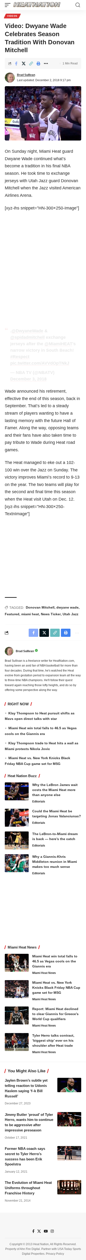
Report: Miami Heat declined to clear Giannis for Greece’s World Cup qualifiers (55, 1014)
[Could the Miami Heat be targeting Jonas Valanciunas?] (17, 818)
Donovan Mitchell (40, 607)
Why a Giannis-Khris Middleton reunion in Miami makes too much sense (54, 862)
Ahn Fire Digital (30, 1249)
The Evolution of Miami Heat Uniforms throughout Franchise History (28, 1188)
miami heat (30, 614)
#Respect (19, 356)
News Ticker (51, 614)
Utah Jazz (70, 614)
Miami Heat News (44, 973)
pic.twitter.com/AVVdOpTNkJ (39, 363)
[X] (39, 1231)
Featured (12, 614)
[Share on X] (23, 63)
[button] (9, 5)
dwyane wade (67, 607)
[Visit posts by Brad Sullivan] (10, 78)
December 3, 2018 (28, 379)
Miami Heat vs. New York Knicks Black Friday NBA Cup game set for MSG (56, 987)
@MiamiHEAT (58, 343)
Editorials (38, 801)
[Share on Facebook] (16, 63)
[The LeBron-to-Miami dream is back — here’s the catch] (17, 840)
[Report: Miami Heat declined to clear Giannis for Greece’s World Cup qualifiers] (17, 1015)
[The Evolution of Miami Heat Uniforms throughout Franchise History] (69, 1187)
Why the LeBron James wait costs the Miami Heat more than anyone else (55, 790)
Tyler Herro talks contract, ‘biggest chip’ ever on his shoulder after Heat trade (53, 1040)
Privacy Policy (55, 1253)
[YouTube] (46, 1231)
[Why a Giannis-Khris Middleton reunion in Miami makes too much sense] (17, 863)
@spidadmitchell (27, 337)
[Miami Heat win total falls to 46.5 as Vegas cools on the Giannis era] (17, 963)
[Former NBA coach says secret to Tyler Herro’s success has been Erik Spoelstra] (69, 1153)
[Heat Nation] (37, 5)
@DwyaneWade (27, 330)
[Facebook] (33, 1231)
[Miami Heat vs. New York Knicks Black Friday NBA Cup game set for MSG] (17, 989)
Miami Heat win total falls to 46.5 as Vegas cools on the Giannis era (54, 961)
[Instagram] (52, 1231)
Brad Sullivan (26, 75)
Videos (12, 16)
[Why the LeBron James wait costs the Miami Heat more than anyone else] (17, 791)
